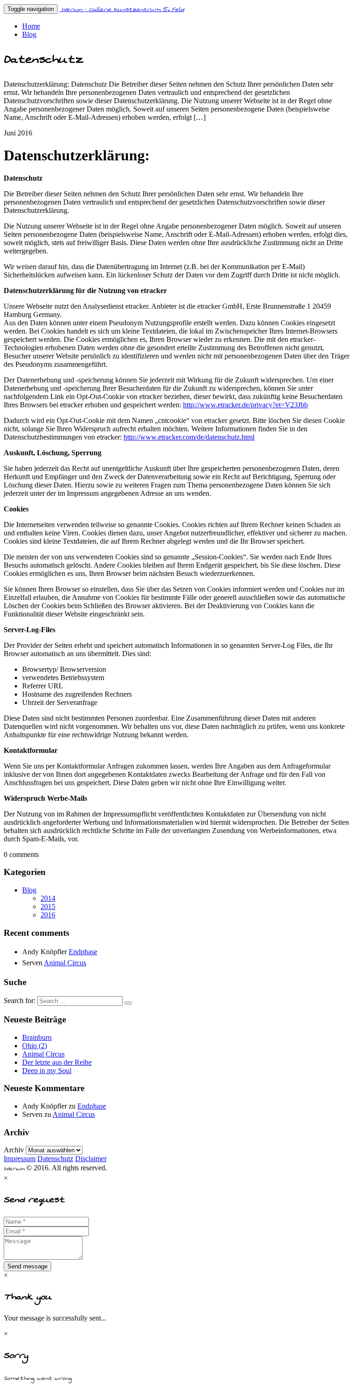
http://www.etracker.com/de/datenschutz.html (189, 437)
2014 (48, 898)
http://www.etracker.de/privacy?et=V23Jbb (245, 405)
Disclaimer (90, 1158)
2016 (48, 915)
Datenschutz (55, 1158)
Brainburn (37, 1037)
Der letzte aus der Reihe (57, 1062)
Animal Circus (65, 963)
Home (31, 26)
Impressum (19, 1158)
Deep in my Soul (46, 1070)
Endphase (83, 952)
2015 (48, 906)
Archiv (14, 1150)
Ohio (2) (34, 1046)
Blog (29, 34)
